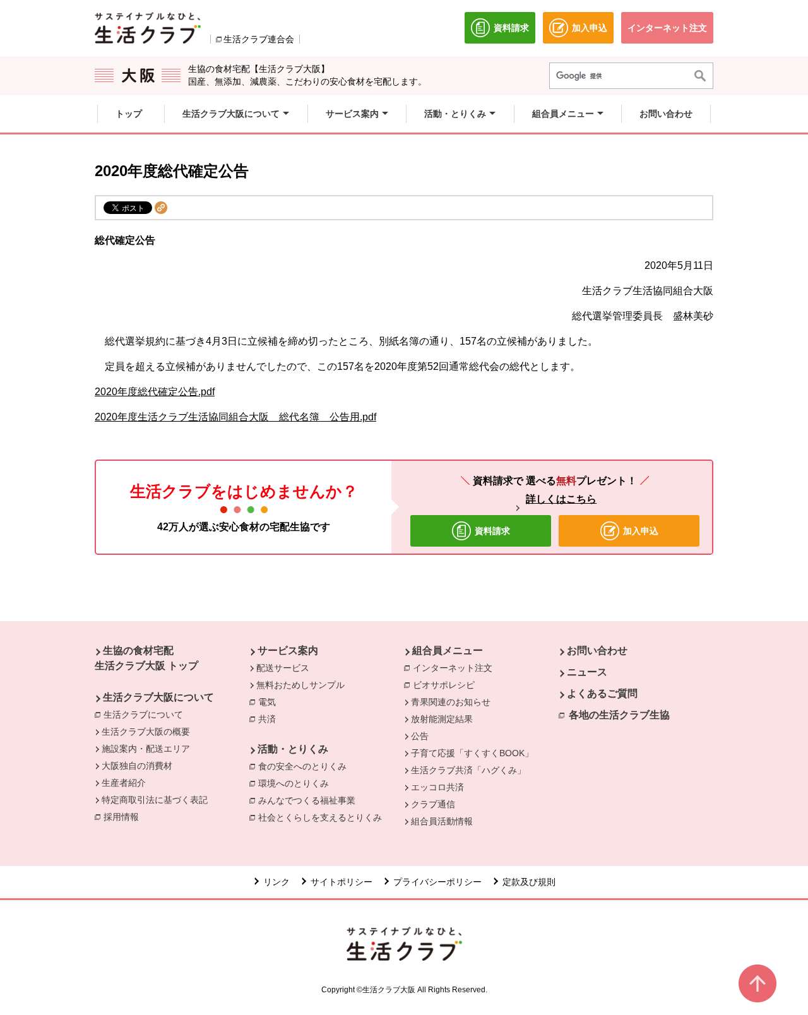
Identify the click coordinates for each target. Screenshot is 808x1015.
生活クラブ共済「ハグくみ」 (468, 770)
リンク (276, 882)
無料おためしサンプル (300, 685)
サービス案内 (288, 650)
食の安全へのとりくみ (305, 766)
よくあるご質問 (602, 693)
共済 (270, 719)
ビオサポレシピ (447, 685)
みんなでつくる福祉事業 (310, 800)
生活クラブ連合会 (258, 39)
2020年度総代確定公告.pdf (155, 391)
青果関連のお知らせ (450, 702)
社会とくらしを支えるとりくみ (323, 817)
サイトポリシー (341, 882)
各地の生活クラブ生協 (619, 714)
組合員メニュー (447, 650)
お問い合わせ (597, 650)
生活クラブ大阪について (158, 697)
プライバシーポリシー (437, 882)
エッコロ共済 (437, 787)
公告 (420, 736)
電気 (270, 702)
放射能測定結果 (442, 719)
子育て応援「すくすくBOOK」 (472, 753)
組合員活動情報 (442, 821)
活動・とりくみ (293, 749)
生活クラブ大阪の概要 (146, 732)
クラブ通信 (433, 804)
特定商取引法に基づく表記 (155, 800)
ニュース (587, 672)
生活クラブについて (146, 714)
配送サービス (282, 668)
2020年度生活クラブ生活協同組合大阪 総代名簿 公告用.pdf (235, 417)
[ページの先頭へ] (757, 983)
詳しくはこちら (561, 499)
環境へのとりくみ (296, 783)
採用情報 (121, 817)
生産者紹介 (124, 783)
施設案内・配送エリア (146, 749)
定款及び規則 (529, 882)
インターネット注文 (456, 668)
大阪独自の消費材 (137, 766)
